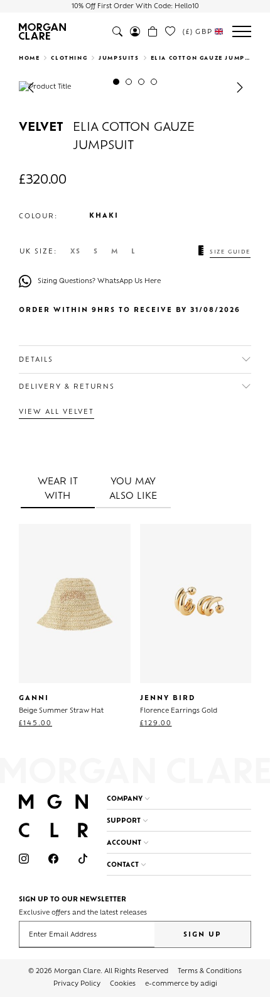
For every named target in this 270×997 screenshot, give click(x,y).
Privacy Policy (76, 984)
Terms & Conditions (210, 971)
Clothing (69, 58)
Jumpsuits (119, 58)
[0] (170, 31)
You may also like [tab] (133, 489)
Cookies (123, 984)
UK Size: (38, 252)
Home (29, 58)
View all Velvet (56, 412)
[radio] (75, 252)
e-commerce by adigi (181, 984)
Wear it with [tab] (58, 489)
